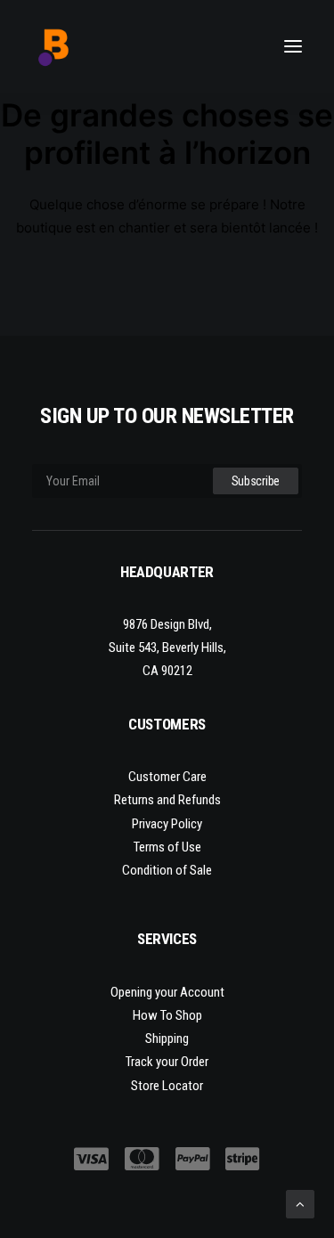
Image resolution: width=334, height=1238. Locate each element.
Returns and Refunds (167, 800)
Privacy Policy (167, 824)
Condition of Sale (167, 870)
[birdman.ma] (54, 46)
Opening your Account (167, 992)
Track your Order (167, 1062)
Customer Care (167, 777)
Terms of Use (167, 847)
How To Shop (167, 1015)
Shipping (167, 1038)
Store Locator (167, 1086)
